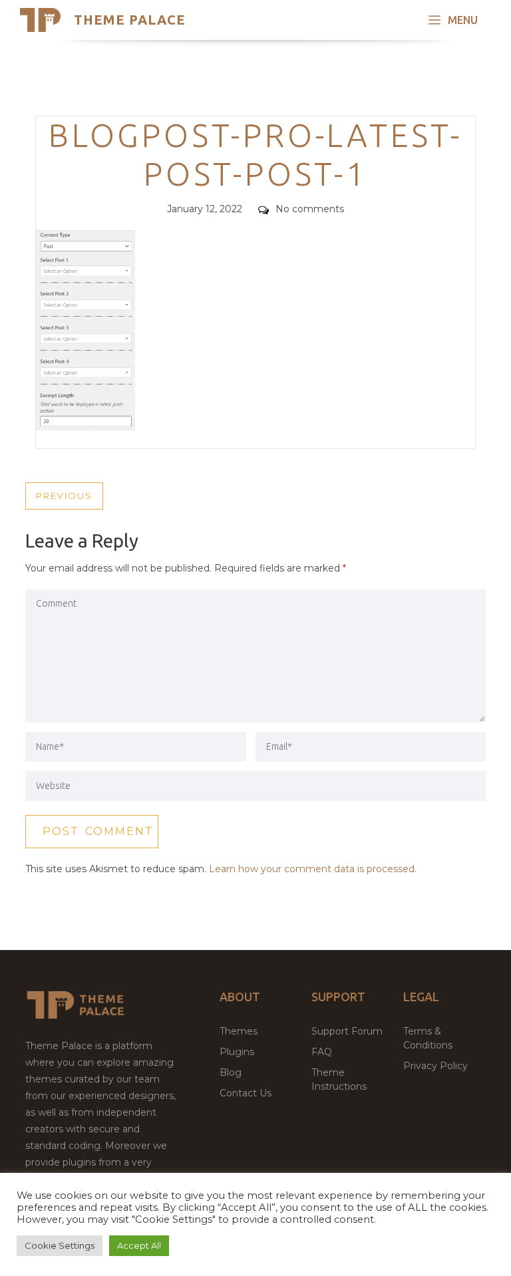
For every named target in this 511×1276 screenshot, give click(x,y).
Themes (238, 1031)
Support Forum (347, 1031)
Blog (231, 1072)
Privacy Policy (435, 1066)
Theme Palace (130, 19)
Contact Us (245, 1093)
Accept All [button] (139, 1245)
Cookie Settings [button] (59, 1245)
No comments (309, 209)
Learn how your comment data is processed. (313, 869)
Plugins (237, 1052)
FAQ (321, 1052)
